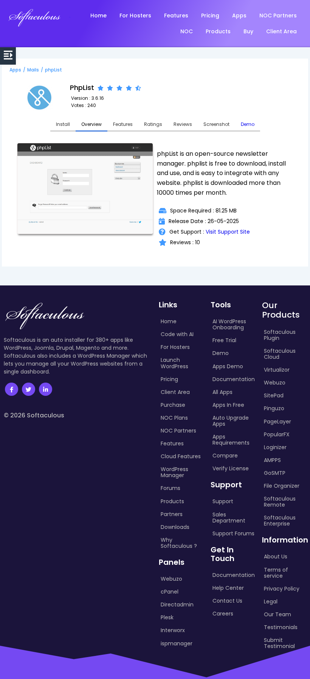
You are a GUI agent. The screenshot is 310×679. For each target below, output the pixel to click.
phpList (53, 70)
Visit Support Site (228, 232)
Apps (15, 70)
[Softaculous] (34, 17)
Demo (247, 124)
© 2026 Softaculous (34, 415)
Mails (33, 70)
